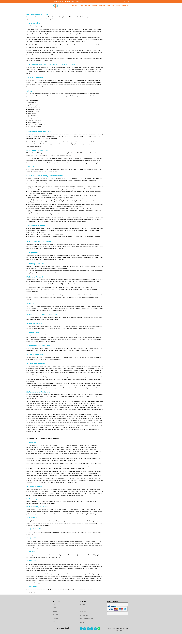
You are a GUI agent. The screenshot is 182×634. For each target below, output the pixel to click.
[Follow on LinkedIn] (88, 628)
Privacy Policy (84, 611)
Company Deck (63, 628)
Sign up (82, 622)
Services (74, 5)
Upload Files (110, 5)
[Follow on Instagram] (91, 628)
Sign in (55, 621)
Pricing (118, 5)
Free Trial (102, 5)
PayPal (74, 153)
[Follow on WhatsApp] (98, 628)
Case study (56, 618)
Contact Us (83, 608)
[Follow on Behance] (95, 628)
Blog (54, 604)
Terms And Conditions (86, 619)
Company (125, 5)
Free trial (55, 614)
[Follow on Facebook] (81, 628)
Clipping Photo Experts (34, 134)
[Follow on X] (84, 628)
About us (55, 611)
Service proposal (85, 615)
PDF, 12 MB (60, 630)
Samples (82, 604)
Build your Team (85, 5)
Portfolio (94, 5)
